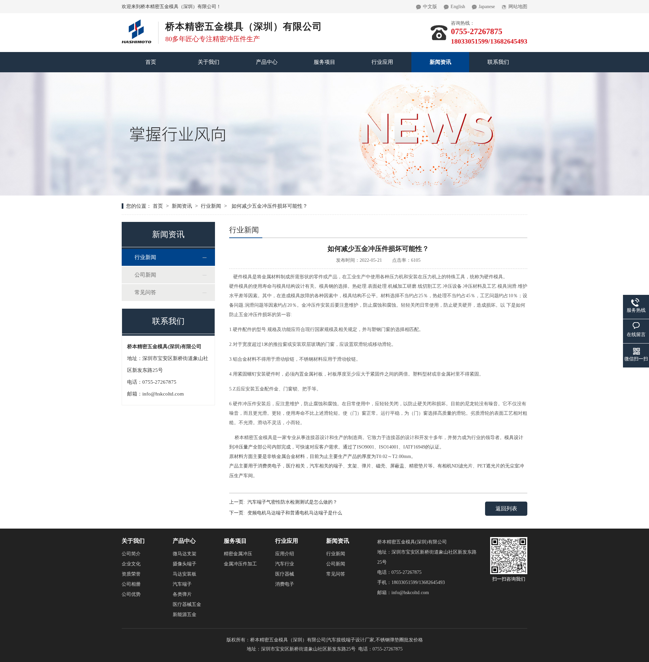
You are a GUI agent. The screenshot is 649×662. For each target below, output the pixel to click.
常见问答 (145, 292)
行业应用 (382, 62)
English (458, 6)
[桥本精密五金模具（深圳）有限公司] (136, 21)
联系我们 (498, 62)
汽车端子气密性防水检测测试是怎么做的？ (292, 502)
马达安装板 (184, 574)
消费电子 (284, 584)
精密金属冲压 (238, 553)
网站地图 (517, 6)
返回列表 (506, 508)
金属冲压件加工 (240, 563)
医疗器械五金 (187, 604)
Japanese (487, 6)
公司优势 (131, 594)
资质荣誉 (131, 574)
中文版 (430, 6)
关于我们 (208, 62)
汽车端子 (182, 584)
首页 (150, 62)
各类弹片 (182, 594)
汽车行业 (284, 563)
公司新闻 (145, 275)
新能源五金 (184, 614)
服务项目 (324, 62)
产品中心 (267, 62)
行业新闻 (211, 206)
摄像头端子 (184, 563)
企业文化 (131, 563)
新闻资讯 (440, 62)
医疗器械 (284, 574)
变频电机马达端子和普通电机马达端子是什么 (294, 512)
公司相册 (131, 584)
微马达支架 (184, 553)
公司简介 (131, 553)
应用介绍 (284, 553)
